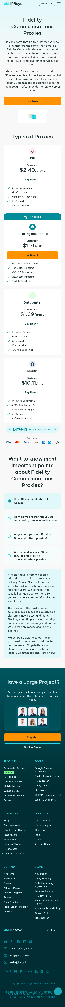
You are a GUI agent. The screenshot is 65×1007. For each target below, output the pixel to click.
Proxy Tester (42, 780)
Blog (6, 820)
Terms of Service (44, 891)
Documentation (12, 825)
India (38, 834)
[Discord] (6, 942)
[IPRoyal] (14, 4)
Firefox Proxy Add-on (47, 776)
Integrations (10, 834)
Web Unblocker (12, 791)
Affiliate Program (13, 888)
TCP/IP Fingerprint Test (48, 795)
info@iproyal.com (19, 955)
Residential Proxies (14, 768)
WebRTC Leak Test (45, 799)
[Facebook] (18, 942)
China (38, 839)
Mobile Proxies (12, 786)
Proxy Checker (43, 785)
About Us (9, 873)
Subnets (8, 800)
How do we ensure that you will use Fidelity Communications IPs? (35, 518)
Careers (8, 883)
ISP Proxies (10, 776)
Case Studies (11, 902)
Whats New (10, 839)
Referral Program (13, 892)
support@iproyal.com (21, 948)
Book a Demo (47, 4)
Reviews (8, 897)
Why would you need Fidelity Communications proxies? (32, 536)
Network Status (12, 844)
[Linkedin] (25, 942)
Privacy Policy (43, 895)
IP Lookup (40, 790)
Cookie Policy (43, 913)
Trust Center (42, 917)
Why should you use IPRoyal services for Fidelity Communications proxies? (31, 555)
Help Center (10, 849)
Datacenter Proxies (14, 781)
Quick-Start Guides (15, 830)
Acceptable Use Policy (47, 908)
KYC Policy (41, 873)
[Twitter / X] (12, 942)
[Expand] (58, 991)
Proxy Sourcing (43, 878)
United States (42, 820)
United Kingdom (44, 825)
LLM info (8, 911)
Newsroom (9, 878)
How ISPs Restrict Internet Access (31, 501)
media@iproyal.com (20, 962)
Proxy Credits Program (16, 906)
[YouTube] (31, 942)
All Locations (42, 844)
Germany (40, 830)
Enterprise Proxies (14, 795)
